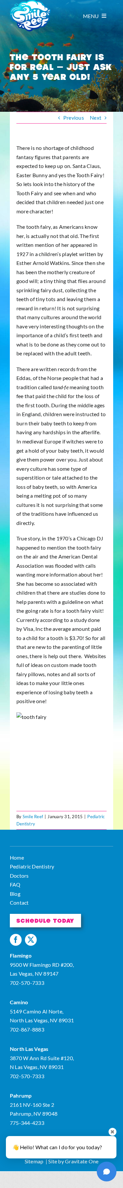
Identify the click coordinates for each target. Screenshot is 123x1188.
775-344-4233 (27, 1123)
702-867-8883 (27, 1029)
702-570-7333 (27, 983)
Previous (73, 117)
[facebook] (16, 940)
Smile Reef (33, 816)
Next (95, 117)
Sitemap (34, 1161)
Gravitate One (81, 1161)
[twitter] (31, 940)
